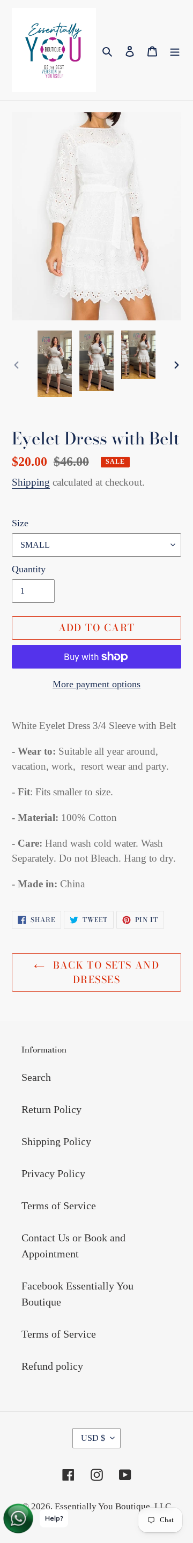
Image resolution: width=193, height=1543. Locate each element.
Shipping (31, 482)
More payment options (96, 684)
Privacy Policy (53, 1173)
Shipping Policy (56, 1141)
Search (36, 1077)
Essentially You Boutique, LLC (113, 1506)
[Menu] (175, 49)
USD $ (93, 1437)
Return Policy (51, 1109)
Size (20, 523)
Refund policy (52, 1366)
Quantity (29, 569)
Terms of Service (58, 1205)
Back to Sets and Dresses (104, 972)
